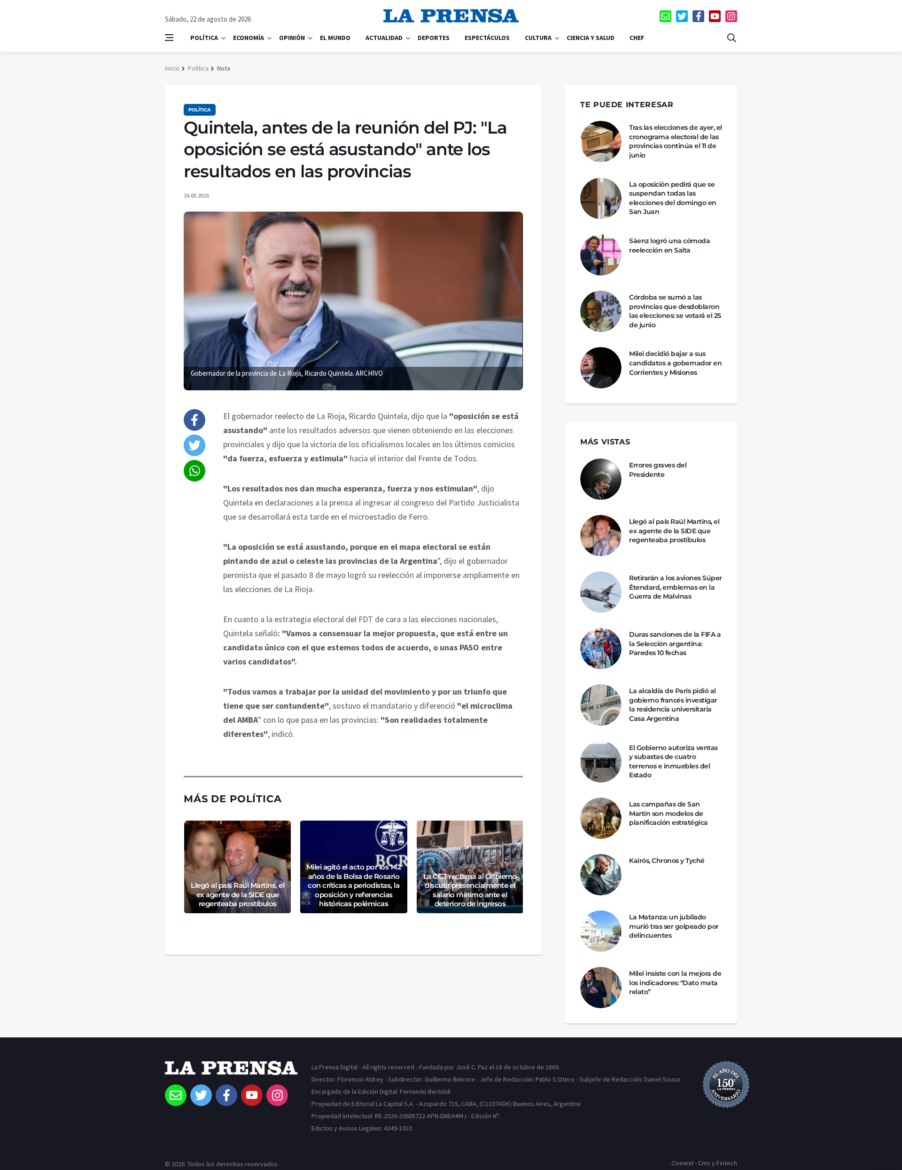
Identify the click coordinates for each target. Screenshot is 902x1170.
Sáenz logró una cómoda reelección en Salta (669, 245)
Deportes (434, 37)
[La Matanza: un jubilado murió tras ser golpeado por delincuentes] (601, 931)
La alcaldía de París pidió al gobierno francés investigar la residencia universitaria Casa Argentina (673, 705)
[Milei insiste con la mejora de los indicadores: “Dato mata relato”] (601, 987)
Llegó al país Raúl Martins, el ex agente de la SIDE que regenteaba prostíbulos (237, 894)
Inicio (172, 68)
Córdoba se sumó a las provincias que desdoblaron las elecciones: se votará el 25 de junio (675, 311)
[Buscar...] (731, 37)
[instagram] (731, 16)
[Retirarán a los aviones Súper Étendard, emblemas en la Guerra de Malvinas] (601, 592)
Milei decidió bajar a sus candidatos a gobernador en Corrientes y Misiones (675, 362)
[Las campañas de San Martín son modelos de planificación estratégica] (601, 818)
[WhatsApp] (194, 471)
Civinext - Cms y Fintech (704, 1163)
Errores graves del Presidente (657, 470)
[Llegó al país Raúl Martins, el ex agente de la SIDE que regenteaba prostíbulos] (601, 535)
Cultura (538, 37)
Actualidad (384, 37)
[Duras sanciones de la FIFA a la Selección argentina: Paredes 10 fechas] (601, 648)
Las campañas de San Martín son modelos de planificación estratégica (668, 813)
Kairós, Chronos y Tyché (667, 860)
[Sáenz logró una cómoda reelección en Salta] (601, 255)
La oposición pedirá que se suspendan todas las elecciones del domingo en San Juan (672, 198)
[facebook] (698, 16)
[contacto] (665, 16)
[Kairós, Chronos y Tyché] (601, 874)
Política (204, 37)
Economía (248, 37)
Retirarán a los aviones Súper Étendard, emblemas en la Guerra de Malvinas (675, 587)
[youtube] (715, 16)
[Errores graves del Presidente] (601, 479)
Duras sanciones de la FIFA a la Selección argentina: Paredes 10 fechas (675, 643)
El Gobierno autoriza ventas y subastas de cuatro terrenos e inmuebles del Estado (673, 761)
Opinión (292, 37)
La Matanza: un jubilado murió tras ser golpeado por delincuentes (674, 926)
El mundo (335, 37)
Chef (637, 37)
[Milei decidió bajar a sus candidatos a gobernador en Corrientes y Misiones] (601, 367)
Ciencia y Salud (590, 37)
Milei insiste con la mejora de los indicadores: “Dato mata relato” (675, 982)
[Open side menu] (169, 37)
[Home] (231, 1072)
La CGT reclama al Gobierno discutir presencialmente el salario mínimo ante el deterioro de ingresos (470, 890)
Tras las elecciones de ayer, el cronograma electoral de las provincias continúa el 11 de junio (675, 141)
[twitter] (682, 16)
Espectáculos (487, 37)
